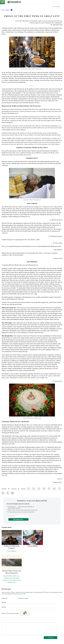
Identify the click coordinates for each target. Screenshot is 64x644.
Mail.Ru (16, 598)
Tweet (3, 9)
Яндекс (12, 598)
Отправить (50, 637)
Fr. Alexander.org (57, 381)
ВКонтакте (9, 598)
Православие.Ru (21, 594)
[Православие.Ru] (14, 2)
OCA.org (59, 479)
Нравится (7, 9)
